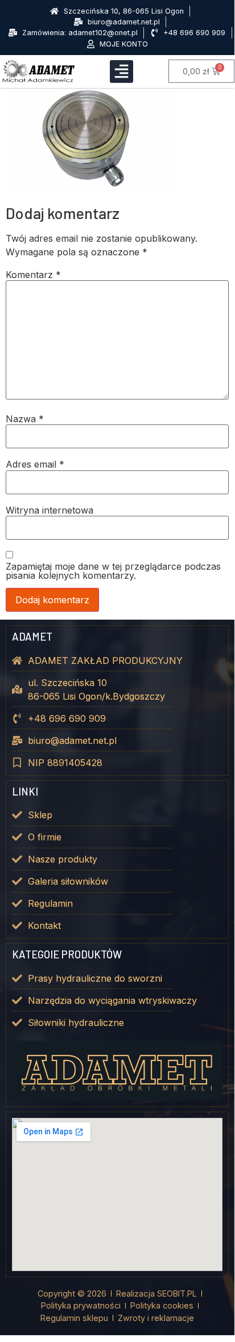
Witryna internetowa (49, 510)
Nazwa (25, 418)
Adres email (35, 464)
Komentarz (33, 274)
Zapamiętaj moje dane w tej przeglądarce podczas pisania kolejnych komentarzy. (113, 571)
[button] (121, 71)
